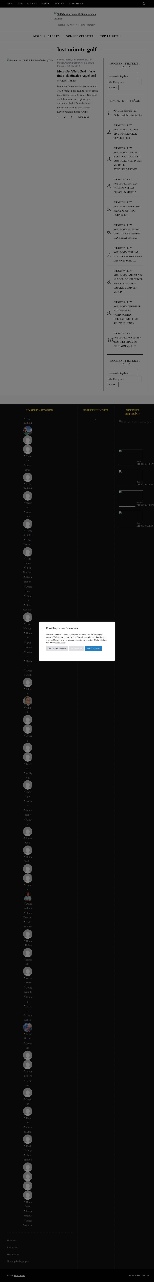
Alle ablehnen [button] (76, 648)
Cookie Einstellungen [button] (57, 648)
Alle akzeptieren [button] (93, 648)
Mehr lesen (60, 642)
